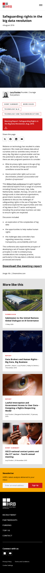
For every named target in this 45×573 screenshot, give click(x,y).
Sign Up (35, 485)
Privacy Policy (7, 562)
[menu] (40, 5)
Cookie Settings (8, 565)
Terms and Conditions (22, 562)
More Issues (28, 104)
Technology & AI (11, 109)
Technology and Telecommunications (21, 114)
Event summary (11, 104)
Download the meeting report (22, 266)
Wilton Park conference (16, 184)
